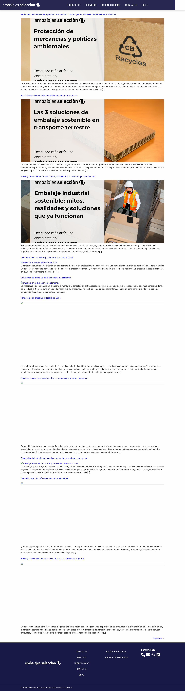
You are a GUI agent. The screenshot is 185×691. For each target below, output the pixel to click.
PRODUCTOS (74, 5)
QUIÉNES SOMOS (111, 5)
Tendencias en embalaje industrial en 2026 (41, 298)
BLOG (145, 5)
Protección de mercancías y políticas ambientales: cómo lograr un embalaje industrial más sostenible (68, 14)
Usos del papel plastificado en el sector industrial (44, 478)
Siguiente (158, 638)
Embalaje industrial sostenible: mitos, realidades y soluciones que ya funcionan (58, 176)
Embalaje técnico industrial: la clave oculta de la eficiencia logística (52, 558)
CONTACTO (131, 5)
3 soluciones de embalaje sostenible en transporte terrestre (49, 95)
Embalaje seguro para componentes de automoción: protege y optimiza (54, 378)
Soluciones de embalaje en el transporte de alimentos (46, 278)
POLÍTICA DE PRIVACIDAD (116, 657)
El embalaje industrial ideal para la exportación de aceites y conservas (54, 458)
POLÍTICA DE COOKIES (116, 652)
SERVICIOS (91, 5)
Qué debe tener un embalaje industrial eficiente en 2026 (47, 257)
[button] (180, 5)
